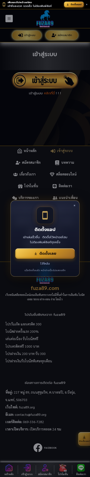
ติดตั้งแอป (76, 4)
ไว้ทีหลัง (45, 263)
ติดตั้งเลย (47, 253)
